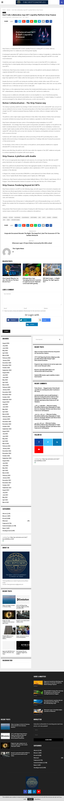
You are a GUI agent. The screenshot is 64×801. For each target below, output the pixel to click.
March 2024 (5, 414)
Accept (30, 799)
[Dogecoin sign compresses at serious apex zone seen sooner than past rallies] (9, 614)
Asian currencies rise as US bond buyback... (22, 636)
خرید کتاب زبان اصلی (39, 414)
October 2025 (6, 367)
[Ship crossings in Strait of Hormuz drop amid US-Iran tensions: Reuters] (9, 599)
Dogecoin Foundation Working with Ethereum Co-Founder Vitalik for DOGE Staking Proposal (53, 682)
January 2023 (6, 448)
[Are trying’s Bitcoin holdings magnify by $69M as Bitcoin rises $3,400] (23, 645)
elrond (49, 217)
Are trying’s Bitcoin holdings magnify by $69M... (21, 652)
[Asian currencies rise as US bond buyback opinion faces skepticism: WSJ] (23, 630)
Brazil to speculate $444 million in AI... (22, 621)
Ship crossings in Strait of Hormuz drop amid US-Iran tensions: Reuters (20, 725)
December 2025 (6, 362)
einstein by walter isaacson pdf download (45, 395)
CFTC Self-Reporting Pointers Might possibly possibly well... (22, 606)
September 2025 (6, 370)
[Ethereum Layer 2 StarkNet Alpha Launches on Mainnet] (38, 712)
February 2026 (6, 358)
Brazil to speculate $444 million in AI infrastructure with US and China (20, 754)
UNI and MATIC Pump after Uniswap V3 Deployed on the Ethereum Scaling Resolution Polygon (53, 692)
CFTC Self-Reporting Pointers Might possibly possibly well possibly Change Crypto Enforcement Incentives (47, 358)
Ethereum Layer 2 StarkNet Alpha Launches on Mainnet (53, 710)
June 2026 (5, 348)
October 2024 (6, 397)
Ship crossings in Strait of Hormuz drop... (8, 606)
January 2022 (6, 478)
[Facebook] (25, 791)
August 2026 (5, 343)
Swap (8, 219)
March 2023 (5, 443)
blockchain (17, 217)
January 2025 (6, 389)
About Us (5, 548)
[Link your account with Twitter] (25, 321)
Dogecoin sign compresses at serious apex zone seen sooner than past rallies (19, 744)
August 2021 (5, 490)
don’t (44, 217)
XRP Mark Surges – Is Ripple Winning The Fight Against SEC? (51, 280)
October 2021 (6, 485)
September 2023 (6, 429)
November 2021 (6, 482)
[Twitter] (30, 791)
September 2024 (6, 399)
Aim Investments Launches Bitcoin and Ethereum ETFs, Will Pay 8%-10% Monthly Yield (53, 701)
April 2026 (5, 353)
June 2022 (5, 465)
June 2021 (5, 495)
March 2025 (5, 385)
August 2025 (5, 372)
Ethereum (5, 521)
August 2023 (5, 431)
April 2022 (5, 470)
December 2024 (6, 392)
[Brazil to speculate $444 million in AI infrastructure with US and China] (23, 614)
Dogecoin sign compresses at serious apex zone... (8, 622)
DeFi (39, 217)
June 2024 (5, 407)
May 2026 (5, 350)
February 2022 (6, 475)
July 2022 (5, 463)
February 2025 (6, 387)
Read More (37, 799)
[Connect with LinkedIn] (32, 325)
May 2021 (5, 497)
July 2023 (5, 433)
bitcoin (11, 217)
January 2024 (6, 419)
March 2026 (5, 355)
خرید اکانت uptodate (39, 405)
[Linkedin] (34, 791)
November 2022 (6, 453)
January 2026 (6, 360)
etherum (55, 217)
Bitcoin (4, 516)
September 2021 (6, 487)
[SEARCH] (60, 339)
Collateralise (25, 217)
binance (5, 217)
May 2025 (5, 380)
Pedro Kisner (38, 388)
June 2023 (5, 436)
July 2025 (5, 375)
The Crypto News (8, 17)
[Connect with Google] (44, 321)
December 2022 (6, 451)
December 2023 (6, 421)
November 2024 (6, 394)
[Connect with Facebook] (13, 321)
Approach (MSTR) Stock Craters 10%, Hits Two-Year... (8, 652)
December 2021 (6, 480)
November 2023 (6, 424)
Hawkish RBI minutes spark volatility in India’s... (7, 637)
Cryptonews (34, 217)
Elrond (4, 12)
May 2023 (5, 438)
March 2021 (5, 502)
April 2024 (5, 411)
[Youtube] (39, 791)
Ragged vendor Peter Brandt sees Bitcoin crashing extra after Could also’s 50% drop (47, 389)
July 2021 (5, 492)
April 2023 (5, 441)
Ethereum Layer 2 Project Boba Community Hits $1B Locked (32, 243)
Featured (4, 523)
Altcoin (4, 513)
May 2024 (5, 409)
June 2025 (5, 377)
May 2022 (5, 468)
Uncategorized (6, 530)
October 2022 (6, 455)
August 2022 (5, 460)
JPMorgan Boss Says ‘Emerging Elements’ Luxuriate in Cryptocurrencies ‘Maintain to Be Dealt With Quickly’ (32, 281)
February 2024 (6, 416)
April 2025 (5, 382)
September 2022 (6, 458)
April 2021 (5, 500)
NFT (4, 219)
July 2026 (5, 345)
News (4, 528)
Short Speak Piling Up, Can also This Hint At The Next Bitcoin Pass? (10, 280)
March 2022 (5, 473)
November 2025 (6, 365)
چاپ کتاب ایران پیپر (39, 423)
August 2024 (5, 402)
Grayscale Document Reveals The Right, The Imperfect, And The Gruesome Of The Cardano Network (32, 234)
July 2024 (5, 404)
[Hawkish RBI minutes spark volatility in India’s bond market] (9, 630)
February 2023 (6, 446)
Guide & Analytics (7, 525)
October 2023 (6, 426)
